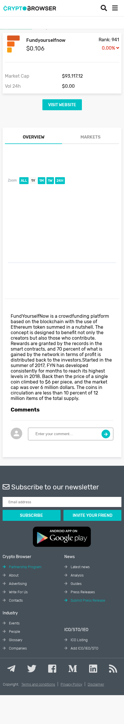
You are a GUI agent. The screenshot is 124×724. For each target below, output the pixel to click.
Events (14, 623)
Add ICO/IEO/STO (84, 648)
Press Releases (82, 592)
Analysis (77, 575)
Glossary (15, 640)
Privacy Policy (71, 684)
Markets (90, 137)
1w (50, 181)
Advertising (17, 584)
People (14, 632)
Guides (76, 584)
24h (60, 181)
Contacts (15, 600)
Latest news (80, 567)
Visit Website (62, 104)
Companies (17, 648)
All (24, 181)
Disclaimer (96, 684)
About (13, 575)
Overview (33, 137)
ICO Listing (79, 640)
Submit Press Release (87, 600)
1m (41, 181)
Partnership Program (25, 567)
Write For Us (18, 592)
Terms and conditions (38, 684)
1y (33, 181)
